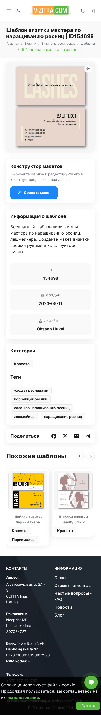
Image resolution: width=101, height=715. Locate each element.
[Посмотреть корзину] (82, 10)
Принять (88, 705)
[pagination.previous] (80, 456)
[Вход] (92, 10)
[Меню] (8, 11)
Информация (68, 568)
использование (23, 697)
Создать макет (37, 192)
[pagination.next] (90, 456)
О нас (60, 577)
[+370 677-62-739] (18, 10)
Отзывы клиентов (72, 585)
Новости (63, 607)
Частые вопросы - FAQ (73, 596)
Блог (59, 615)
